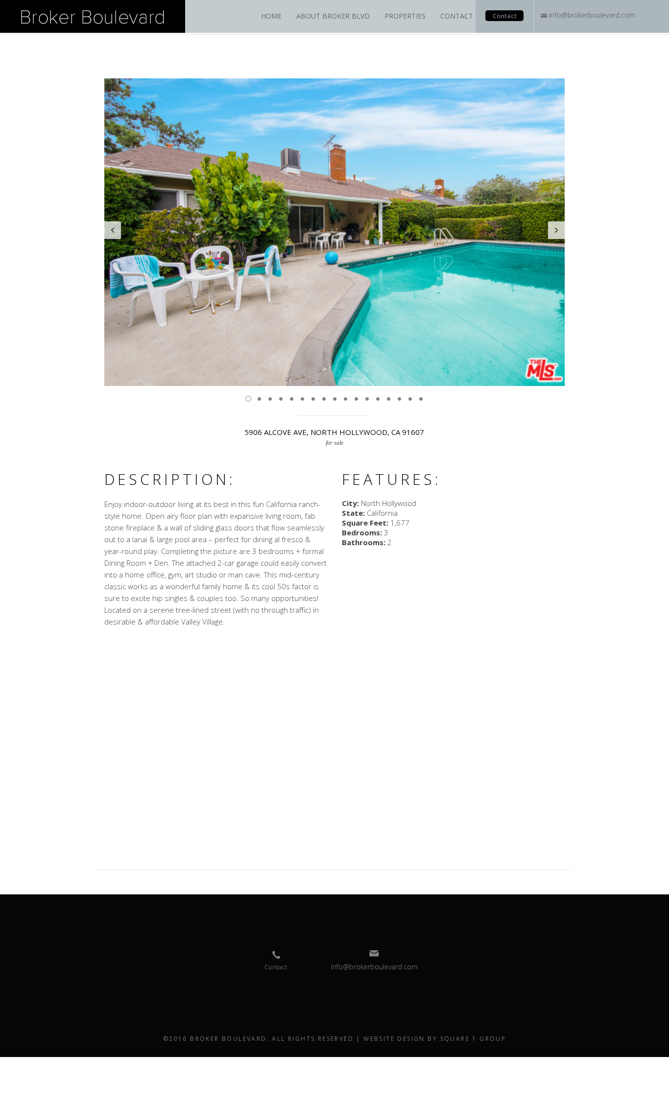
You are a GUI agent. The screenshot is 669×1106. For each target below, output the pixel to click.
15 (399, 399)
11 (356, 399)
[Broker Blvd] (92, 16)
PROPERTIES (405, 16)
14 (388, 399)
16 (410, 399)
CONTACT (456, 16)
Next (556, 230)
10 (345, 399)
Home (271, 16)
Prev (112, 230)
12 (367, 399)
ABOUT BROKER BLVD (333, 16)
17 (421, 399)
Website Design (394, 1038)
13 (378, 399)
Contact (505, 15)
